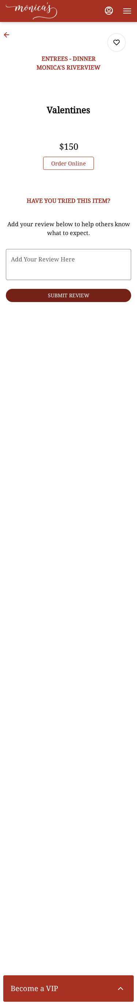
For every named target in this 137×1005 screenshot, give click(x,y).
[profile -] (108, 10)
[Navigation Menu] (127, 11)
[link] (68, 163)
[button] (9, 35)
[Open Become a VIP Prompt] (120, 988)
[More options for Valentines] (116, 42)
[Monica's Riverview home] (38, 11)
